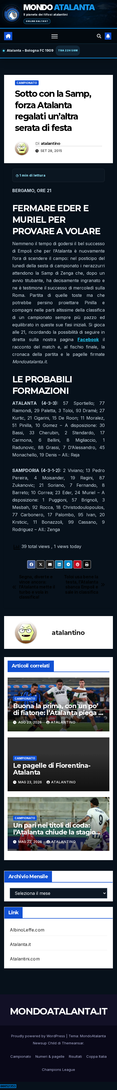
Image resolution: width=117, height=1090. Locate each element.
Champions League (58, 1069)
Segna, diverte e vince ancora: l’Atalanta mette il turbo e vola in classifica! (37, 587)
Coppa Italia (96, 1056)
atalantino (50, 143)
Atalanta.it (20, 944)
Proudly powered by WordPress (38, 1036)
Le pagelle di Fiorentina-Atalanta (51, 768)
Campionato (27, 82)
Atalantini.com (25, 959)
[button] (99, 36)
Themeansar (72, 1043)
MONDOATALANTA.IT (58, 1011)
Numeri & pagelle (49, 1056)
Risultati (75, 1056)
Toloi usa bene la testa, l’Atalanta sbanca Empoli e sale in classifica (81, 584)
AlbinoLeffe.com (27, 930)
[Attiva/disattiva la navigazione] (55, 36)
